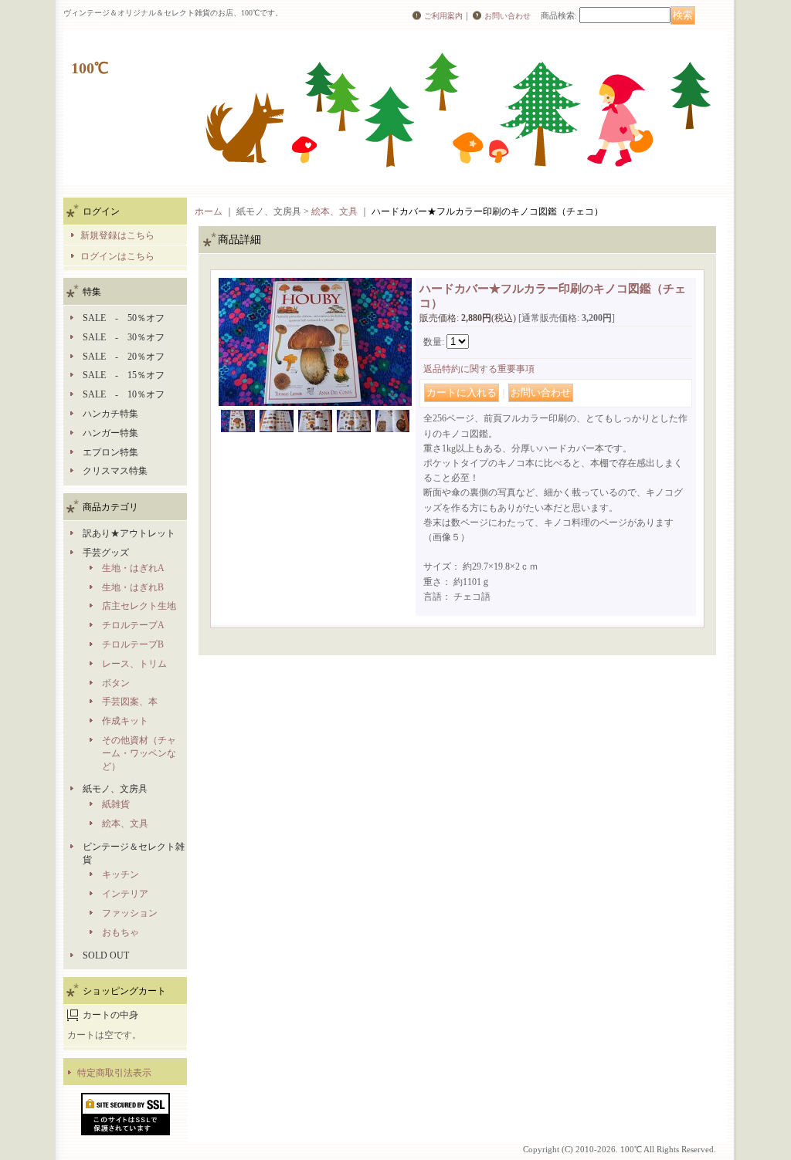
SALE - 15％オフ (124, 375)
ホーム (208, 211)
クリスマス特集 (115, 470)
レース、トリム (134, 663)
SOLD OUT (106, 955)
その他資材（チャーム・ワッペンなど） (139, 753)
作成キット (125, 720)
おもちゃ (120, 932)
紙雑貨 (116, 804)
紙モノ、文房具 (115, 788)
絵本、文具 (125, 823)
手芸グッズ (106, 552)
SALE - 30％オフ (124, 337)
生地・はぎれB (133, 587)
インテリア (125, 893)
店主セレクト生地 (139, 605)
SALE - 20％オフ (124, 356)
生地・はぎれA (133, 568)
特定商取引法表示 (114, 1072)
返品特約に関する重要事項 (479, 369)
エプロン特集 (110, 452)
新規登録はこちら (117, 235)
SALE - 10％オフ (124, 394)
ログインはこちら (117, 256)
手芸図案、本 (130, 701)
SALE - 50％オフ (124, 318)
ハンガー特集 (110, 433)
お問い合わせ (507, 16)
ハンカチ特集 (110, 413)
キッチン (120, 874)
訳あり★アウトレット (129, 533)
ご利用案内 (443, 16)
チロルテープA (133, 625)
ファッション (130, 913)
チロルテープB (133, 644)
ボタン (116, 683)
